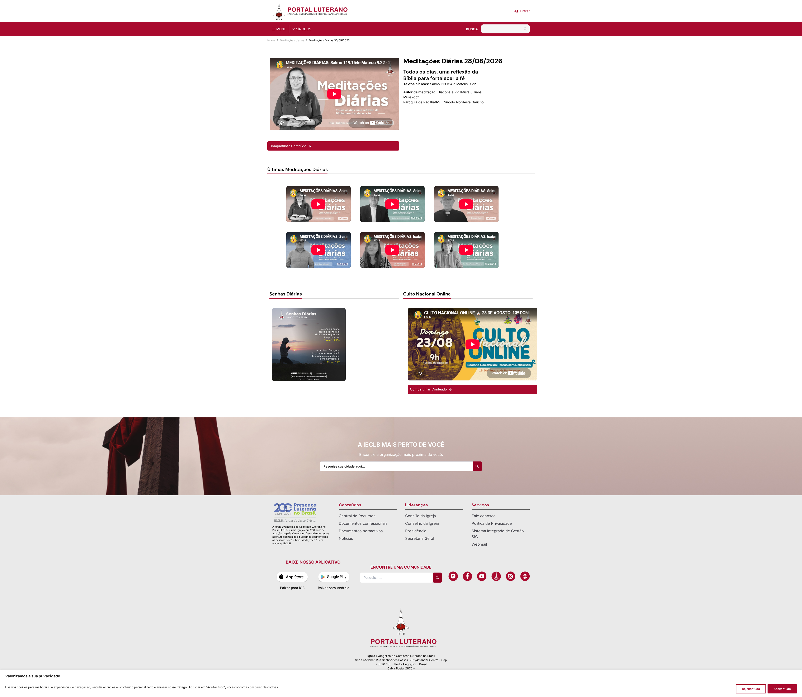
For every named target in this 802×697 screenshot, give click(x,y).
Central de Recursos (357, 516)
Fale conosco (484, 516)
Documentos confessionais (363, 523)
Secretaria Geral (419, 538)
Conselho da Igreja (422, 523)
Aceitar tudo (782, 689)
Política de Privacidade (492, 523)
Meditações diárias (292, 40)
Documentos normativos (361, 531)
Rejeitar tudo (751, 689)
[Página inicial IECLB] (279, 11)
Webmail (479, 544)
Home (271, 40)
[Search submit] (477, 466)
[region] (401, 683)
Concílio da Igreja (420, 516)
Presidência (415, 531)
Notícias (346, 538)
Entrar (525, 11)
